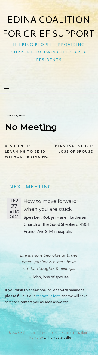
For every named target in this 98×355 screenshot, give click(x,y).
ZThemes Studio (57, 337)
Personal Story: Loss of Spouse (74, 148)
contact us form (48, 296)
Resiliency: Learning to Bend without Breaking (26, 151)
